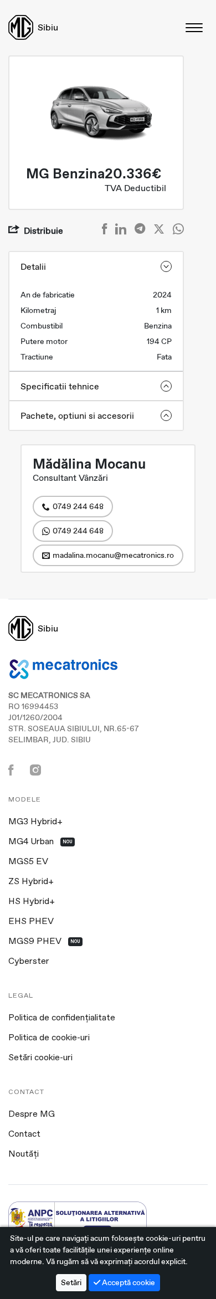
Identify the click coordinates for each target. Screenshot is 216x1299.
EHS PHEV (31, 921)
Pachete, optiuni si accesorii (77, 416)
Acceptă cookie (127, 1282)
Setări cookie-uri (40, 1058)
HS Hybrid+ (31, 901)
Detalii (33, 267)
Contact (24, 1134)
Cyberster (28, 961)
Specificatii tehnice (59, 386)
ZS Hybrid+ (31, 881)
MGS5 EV (28, 862)
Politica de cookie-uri (49, 1038)
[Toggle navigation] (195, 27)
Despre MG (31, 1114)
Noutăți (23, 1154)
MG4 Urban (40, 842)
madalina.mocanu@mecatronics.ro (113, 555)
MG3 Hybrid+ (35, 822)
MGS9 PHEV (44, 941)
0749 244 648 (78, 506)
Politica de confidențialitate (61, 1018)
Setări (71, 1282)
